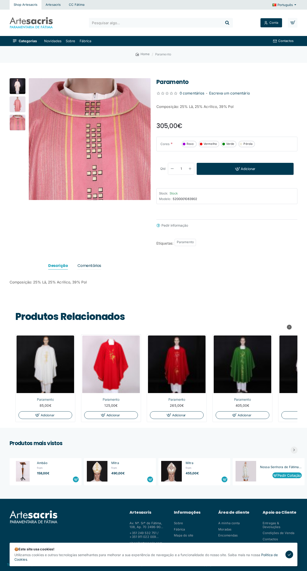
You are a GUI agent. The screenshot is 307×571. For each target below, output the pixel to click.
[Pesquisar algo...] (227, 23)
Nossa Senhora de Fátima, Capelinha (281, 467)
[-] (172, 169)
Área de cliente (233, 512)
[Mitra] (97, 471)
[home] (143, 54)
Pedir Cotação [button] (289, 475)
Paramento (185, 242)
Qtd (162, 169)
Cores (165, 144)
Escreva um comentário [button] (229, 93)
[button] (17, 80)
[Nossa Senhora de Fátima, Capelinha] (246, 471)
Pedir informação (174, 225)
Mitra (115, 463)
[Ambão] (23, 471)
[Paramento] (45, 364)
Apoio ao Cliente (279, 512)
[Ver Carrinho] (292, 23)
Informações (187, 512)
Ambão (42, 463)
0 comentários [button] (192, 93)
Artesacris (140, 512)
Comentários (89, 265)
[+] (190, 169)
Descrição (58, 265)
